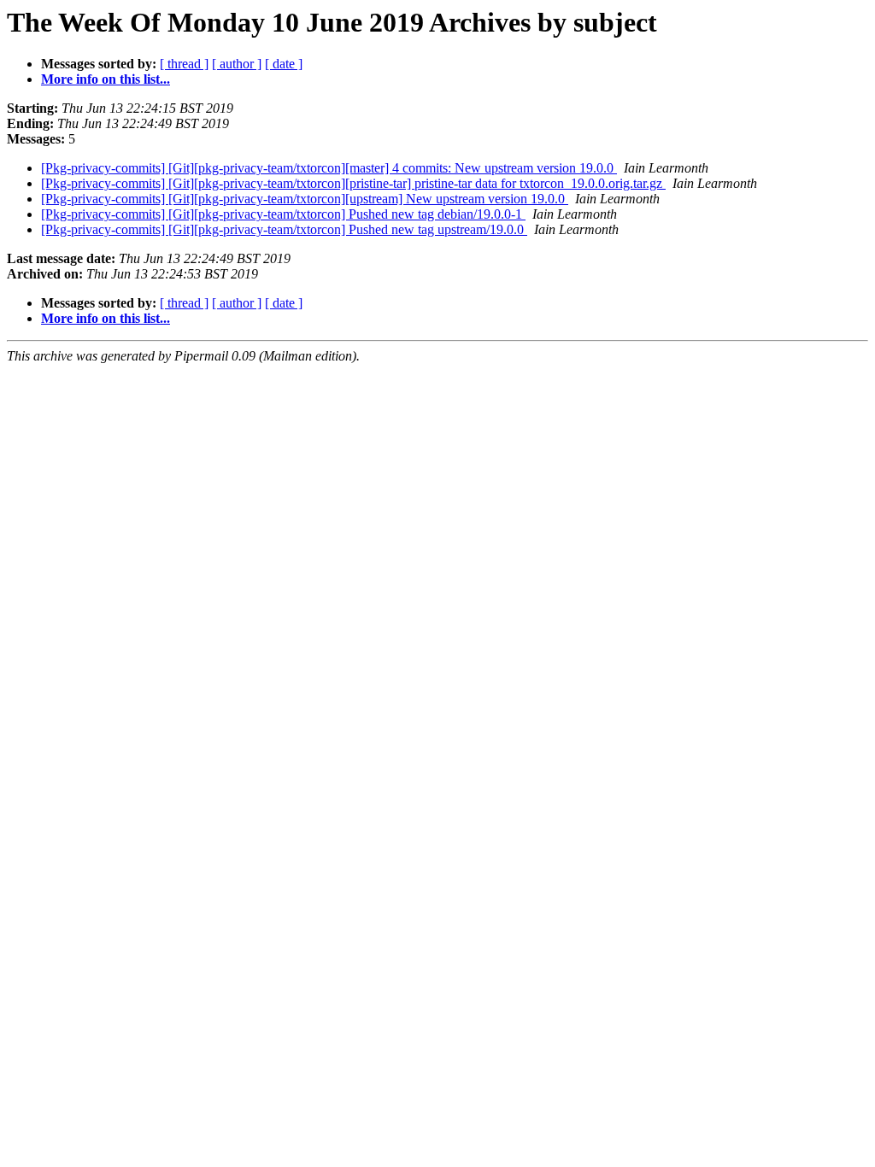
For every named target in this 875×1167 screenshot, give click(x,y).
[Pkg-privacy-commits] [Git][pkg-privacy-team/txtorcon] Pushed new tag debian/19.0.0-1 (283, 214)
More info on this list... (105, 79)
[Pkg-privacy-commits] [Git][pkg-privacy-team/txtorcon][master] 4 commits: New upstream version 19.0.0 (329, 168)
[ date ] (283, 63)
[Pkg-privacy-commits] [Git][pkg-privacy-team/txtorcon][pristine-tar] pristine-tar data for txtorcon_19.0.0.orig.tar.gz (353, 183)
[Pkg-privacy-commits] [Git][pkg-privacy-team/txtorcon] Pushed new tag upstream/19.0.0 (284, 229)
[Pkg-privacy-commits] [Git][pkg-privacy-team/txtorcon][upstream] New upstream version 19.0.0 (304, 198)
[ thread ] (184, 63)
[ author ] (236, 63)
